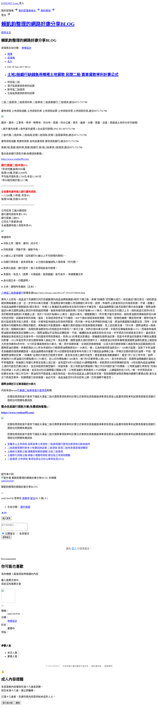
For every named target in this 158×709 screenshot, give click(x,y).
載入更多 (6, 518)
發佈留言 (6, 537)
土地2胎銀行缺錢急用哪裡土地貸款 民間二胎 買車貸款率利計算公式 (62, 75)
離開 (18, 703)
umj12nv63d (7, 480)
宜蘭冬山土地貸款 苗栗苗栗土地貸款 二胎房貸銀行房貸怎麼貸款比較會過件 (48, 444)
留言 (32, 498)
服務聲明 (108, 666)
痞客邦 (26, 498)
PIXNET (55, 666)
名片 (9, 61)
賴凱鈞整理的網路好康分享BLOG (38, 24)
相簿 (9, 54)
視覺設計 (26, 48)
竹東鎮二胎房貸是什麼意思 (32, 390)
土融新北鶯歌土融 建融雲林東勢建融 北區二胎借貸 (35, 451)
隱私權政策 (96, 666)
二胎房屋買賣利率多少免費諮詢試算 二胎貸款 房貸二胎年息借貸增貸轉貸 (47, 448)
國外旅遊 (25, 507)
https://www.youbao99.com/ (15, 159)
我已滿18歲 (7, 703)
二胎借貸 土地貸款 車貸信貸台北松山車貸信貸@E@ (35, 459)
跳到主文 (6, 32)
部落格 (11, 57)
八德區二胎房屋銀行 (12, 293)
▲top (4, 512)
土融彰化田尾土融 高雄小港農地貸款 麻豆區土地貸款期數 (38, 455)
